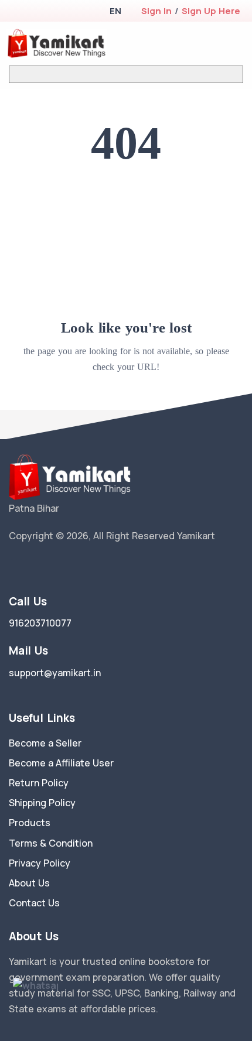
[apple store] (18, 12)
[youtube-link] (66, 566)
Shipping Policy (42, 802)
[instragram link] (48, 566)
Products (29, 822)
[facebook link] (31, 566)
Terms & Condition (51, 843)
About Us (29, 882)
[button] (115, 11)
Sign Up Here (211, 11)
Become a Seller (45, 743)
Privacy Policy (39, 863)
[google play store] (38, 12)
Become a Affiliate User (61, 762)
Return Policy (39, 782)
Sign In (156, 11)
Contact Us (34, 902)
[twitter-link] (13, 566)
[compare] (201, 43)
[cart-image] (220, 43)
